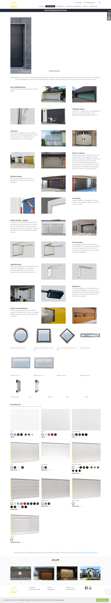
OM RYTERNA (78, 2)
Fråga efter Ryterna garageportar (87, 552)
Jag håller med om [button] (102, 600)
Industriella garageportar (73, 6)
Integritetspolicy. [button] (59, 600)
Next (91, 573)
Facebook (86, 587)
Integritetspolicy (70, 589)
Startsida (41, 6)
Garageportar (50, 6)
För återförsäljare (89, 2)
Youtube (90, 587)
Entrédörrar (60, 6)
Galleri (85, 6)
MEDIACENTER (50, 589)
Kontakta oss (93, 6)
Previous (20, 573)
